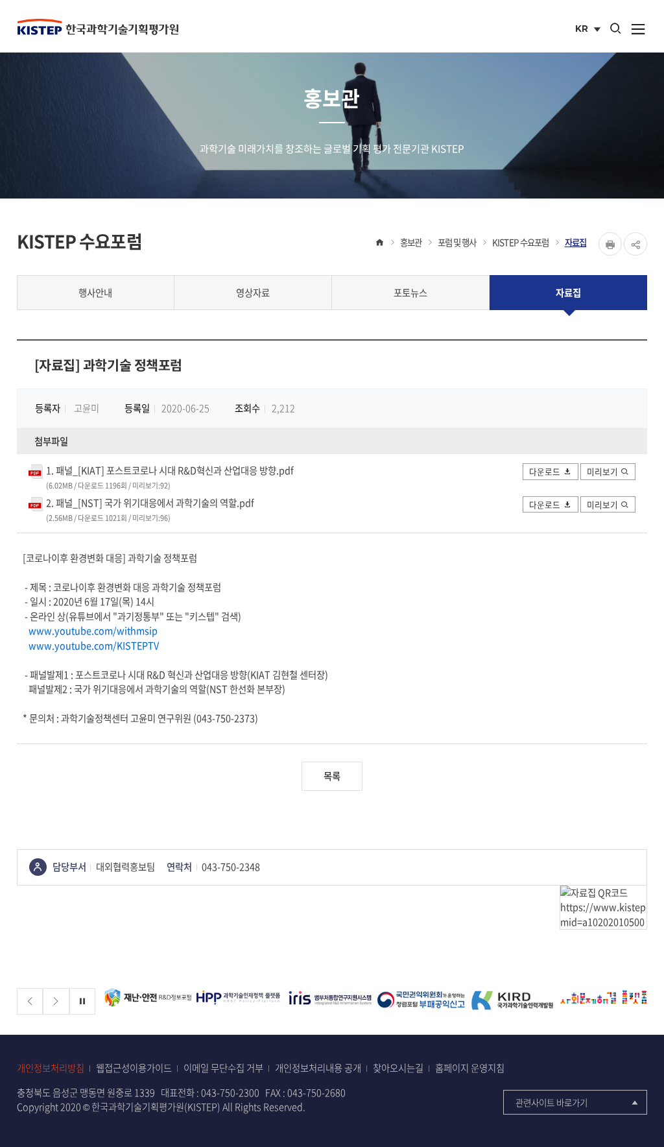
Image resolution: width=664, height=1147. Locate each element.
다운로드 (544, 471)
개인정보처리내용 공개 (318, 1068)
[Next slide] (56, 1001)
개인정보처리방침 (50, 1068)
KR (589, 30)
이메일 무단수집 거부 (223, 1068)
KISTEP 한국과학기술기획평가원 (98, 26)
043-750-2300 (230, 1092)
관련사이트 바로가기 (551, 1102)
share (635, 244)
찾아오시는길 (398, 1068)
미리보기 (602, 471)
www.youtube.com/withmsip (93, 630)
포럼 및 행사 (457, 241)
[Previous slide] (30, 1001)
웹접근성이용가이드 (134, 1068)
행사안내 (95, 292)
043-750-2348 (231, 867)
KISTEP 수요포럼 (520, 241)
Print (610, 244)
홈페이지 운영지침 (469, 1068)
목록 (332, 776)
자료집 (575, 241)
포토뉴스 (410, 292)
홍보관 (410, 241)
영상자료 (253, 292)
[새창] (123, 1001)
